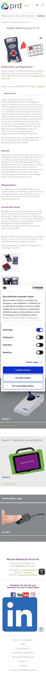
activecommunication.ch (27, 575)
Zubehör (41, 86)
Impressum (23, 661)
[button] (41, 38)
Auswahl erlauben (23, 378)
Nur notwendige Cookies (23, 386)
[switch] (39, 337)
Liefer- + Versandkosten (23, 640)
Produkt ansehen (9, 425)
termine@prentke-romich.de (23, 566)
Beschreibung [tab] (10, 93)
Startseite (4, 22)
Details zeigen (32, 362)
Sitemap (23, 665)
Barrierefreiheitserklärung (23, 657)
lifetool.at (28, 572)
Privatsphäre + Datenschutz (23, 653)
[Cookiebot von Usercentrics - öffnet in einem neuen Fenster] (32, 288)
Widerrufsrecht (23, 648)
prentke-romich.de (29, 570)
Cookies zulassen (23, 370)
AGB (23, 644)
